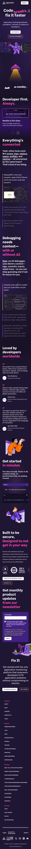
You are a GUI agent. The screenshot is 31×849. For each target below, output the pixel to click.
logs (16, 153)
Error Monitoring (9, 726)
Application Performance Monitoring (15, 782)
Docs (6, 809)
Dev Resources (9, 820)
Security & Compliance (11, 832)
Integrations (8, 760)
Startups (7, 801)
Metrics (6, 741)
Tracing (6, 745)
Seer (5, 261)
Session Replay (9, 737)
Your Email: (8, 614)
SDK (10, 123)
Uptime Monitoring (10, 749)
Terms (4, 833)
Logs (5, 730)
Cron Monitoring (9, 756)
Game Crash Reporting (11, 775)
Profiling (7, 752)
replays (23, 153)
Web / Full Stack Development (13, 767)
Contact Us (7, 715)
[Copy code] (27, 495)
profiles (13, 156)
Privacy (26, 833)
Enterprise (7, 797)
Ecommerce (7, 793)
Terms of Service (14, 634)
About (6, 704)
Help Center (8, 812)
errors (10, 153)
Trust (6, 719)
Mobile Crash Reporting (11, 771)
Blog (5, 707)
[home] (4, 838)
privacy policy (10, 631)
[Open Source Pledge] (10, 838)
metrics (6, 159)
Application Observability (12, 786)
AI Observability (9, 779)
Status (6, 816)
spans (6, 156)
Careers (7, 711)
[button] (29, 11)
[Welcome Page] (8, 3)
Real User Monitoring (11, 790)
